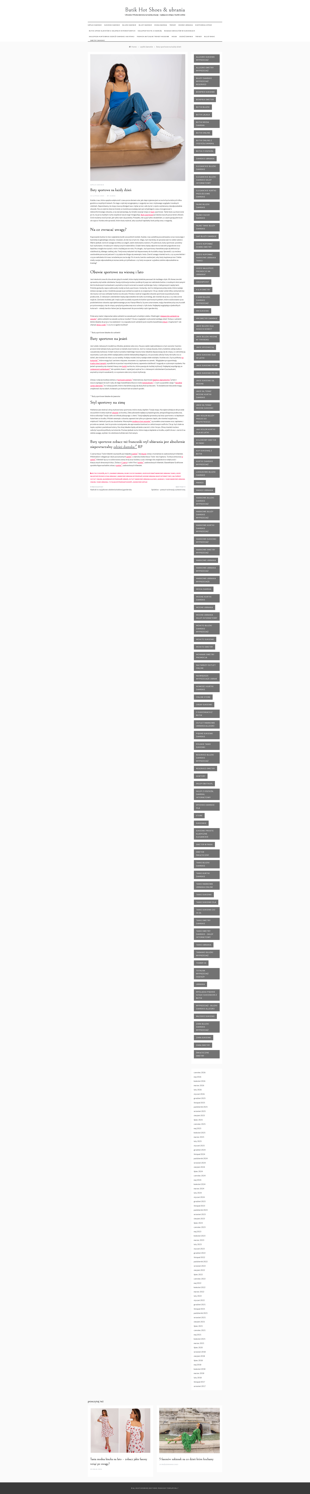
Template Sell (172, 1488)
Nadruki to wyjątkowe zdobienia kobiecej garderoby (111, 489)
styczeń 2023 (199, 1249)
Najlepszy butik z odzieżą (150, 31)
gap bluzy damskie (206, 236)
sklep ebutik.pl (204, 783)
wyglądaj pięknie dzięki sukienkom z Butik (206, 995)
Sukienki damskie (112, 25)
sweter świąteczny (202, 853)
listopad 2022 (199, 1257)
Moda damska (160, 25)
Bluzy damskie (145, 25)
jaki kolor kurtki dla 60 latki (205, 431)
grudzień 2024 (199, 1150)
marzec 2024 (199, 1188)
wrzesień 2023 (200, 1214)
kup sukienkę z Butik (204, 452)
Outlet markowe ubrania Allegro (143, 479)
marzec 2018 (199, 1373)
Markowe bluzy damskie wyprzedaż (204, 514)
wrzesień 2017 (200, 1386)
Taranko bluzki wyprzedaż (204, 954)
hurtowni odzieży (124, 380)
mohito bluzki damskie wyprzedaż (204, 628)
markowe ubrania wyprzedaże (206, 580)
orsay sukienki (204, 704)
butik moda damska (202, 123)
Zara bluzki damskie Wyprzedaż (202, 1027)
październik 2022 (201, 1261)
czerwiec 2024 (199, 1175)
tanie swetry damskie (203, 922)
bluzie (143, 454)
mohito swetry (204, 647)
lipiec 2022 (198, 1274)
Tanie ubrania (102, 482)
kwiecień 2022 (199, 1287)
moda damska (203, 589)
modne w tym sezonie (141, 421)
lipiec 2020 (198, 1347)
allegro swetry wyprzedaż (205, 69)
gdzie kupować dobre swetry (204, 245)
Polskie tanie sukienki (203, 745)
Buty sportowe (147, 214)
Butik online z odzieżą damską (205, 142)
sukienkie (201, 823)
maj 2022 (197, 1283)
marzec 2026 (199, 1085)
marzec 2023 (199, 1240)
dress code (101, 325)
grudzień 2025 (199, 1098)
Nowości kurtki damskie (205, 688)
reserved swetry (205, 768)
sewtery (200, 776)
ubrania (200, 984)
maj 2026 (197, 1077)
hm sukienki (202, 311)
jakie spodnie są (205, 347)
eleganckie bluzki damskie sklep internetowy (206, 180)
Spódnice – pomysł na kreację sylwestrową (168, 489)
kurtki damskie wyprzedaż (204, 462)
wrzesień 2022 (200, 1266)
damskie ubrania (117, 473)
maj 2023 (197, 1231)
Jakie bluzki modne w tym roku (206, 338)
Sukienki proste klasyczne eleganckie (205, 834)
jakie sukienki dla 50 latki (206, 356)
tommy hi (201, 963)
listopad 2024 (199, 1154)
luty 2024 (198, 1193)
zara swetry (203, 1045)
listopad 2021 (199, 1309)
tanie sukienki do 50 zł (205, 911)
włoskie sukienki (205, 1016)
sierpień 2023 (199, 1218)
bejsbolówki (147, 382)
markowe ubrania (206, 560)
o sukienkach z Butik (204, 713)
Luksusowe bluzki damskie (206, 473)
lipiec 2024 (198, 1171)
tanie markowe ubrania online (204, 885)
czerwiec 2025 (199, 1124)
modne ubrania (204, 607)
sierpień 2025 (199, 1115)
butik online (203, 133)
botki (124, 366)
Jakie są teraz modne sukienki (204, 406)
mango (200, 482)
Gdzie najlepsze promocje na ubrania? (205, 271)
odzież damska (124, 447)
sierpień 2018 (199, 1356)
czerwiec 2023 (199, 1227)
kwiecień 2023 (199, 1236)
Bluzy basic (209, 36)
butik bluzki (203, 107)
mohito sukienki (205, 639)
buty (153, 212)
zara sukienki (203, 1037)
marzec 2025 (199, 1137)
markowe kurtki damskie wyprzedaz (205, 528)
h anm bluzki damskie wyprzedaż (203, 300)
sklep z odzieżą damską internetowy (204, 794)
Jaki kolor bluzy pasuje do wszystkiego (205, 419)
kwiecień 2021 (199, 1339)
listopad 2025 (199, 1102)
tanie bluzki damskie (203, 864)
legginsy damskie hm (161, 380)
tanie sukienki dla (206, 902)
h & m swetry (203, 289)
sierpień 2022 (199, 1270)
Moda (174, 36)
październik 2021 (201, 1313)
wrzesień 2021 (200, 1317)
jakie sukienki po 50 (206, 373)
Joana (113, 196)
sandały (161, 479)
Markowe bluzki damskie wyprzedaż (205, 501)
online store (203, 697)
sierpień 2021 (199, 1322)
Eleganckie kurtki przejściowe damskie (206, 193)
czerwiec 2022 (199, 1279)
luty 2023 (198, 1244)
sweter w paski (204, 844)
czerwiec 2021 (199, 1330)
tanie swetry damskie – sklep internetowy (204, 934)
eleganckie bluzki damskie (206, 167)
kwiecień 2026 (199, 1081)
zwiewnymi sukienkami (99, 369)
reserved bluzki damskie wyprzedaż (205, 758)
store (199, 815)
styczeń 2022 (199, 1300)
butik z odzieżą (98, 473)
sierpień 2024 (199, 1167)
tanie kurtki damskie (203, 874)
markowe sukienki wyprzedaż (206, 540)
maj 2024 (197, 1180)
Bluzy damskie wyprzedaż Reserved (204, 81)
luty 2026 (198, 1090)
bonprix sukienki (205, 92)
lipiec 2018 (198, 1360)
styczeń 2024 (199, 1197)
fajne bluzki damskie (203, 206)
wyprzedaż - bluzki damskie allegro (206, 1007)
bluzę (165, 322)
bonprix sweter (205, 99)
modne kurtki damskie (204, 598)
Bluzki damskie (129, 25)
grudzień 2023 (199, 1201)
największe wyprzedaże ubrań (115, 479)
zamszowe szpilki (140, 482)
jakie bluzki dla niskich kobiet (205, 327)
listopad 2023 (199, 1206)
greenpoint (202, 282)
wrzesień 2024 (200, 1163)
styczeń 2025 (199, 1145)
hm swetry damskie (206, 318)
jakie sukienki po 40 (206, 365)
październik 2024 (201, 1158)
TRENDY (173, 25)
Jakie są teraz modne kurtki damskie (204, 394)
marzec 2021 (199, 1343)
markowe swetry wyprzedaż (205, 551)
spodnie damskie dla (205, 806)
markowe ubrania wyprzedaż (130, 476)
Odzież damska (186, 36)
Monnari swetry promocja (205, 656)
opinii (128, 456)
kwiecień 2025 (199, 1133)
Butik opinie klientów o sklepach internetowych (112, 31)
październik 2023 (201, 1210)
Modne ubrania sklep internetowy (157, 476)
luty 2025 (198, 1141)
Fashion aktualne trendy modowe (153, 36)
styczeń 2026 (199, 1094)
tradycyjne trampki (98, 363)
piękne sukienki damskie (204, 735)
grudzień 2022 (199, 1253)
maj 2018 (197, 1365)
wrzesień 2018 (200, 1352)
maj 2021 (197, 1335)
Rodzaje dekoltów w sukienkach (179, 31)
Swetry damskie (97, 40)
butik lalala (203, 115)
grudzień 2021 (199, 1304)
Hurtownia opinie (203, 25)
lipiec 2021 (198, 1326)
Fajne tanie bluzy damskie (205, 227)
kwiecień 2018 (199, 1369)
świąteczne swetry (202, 1054)
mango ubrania (204, 490)
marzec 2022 (199, 1292)
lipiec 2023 (198, 1223)
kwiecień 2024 (199, 1184)
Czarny (124, 462)
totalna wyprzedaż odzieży (120, 482)
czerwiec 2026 (199, 1072)
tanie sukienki (204, 894)
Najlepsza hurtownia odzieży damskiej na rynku (112, 36)
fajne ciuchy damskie (133, 473)
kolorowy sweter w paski (206, 441)
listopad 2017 (199, 1382)
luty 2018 (198, 1377)
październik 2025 (201, 1107)
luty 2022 (198, 1296)
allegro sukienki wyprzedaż (205, 58)
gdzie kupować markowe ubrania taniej (158, 473)
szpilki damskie (95, 25)
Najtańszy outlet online (206, 666)
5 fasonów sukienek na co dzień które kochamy (186, 1459)
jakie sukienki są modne (205, 382)
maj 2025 (197, 1128)
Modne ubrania (185, 25)
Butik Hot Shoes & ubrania (155, 9)
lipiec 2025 (198, 1120)
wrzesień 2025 (200, 1111)
